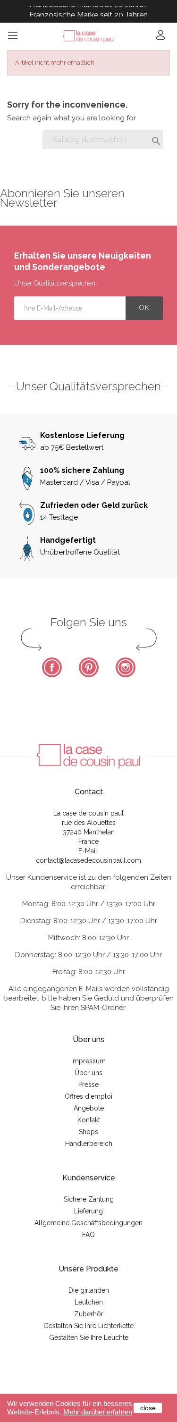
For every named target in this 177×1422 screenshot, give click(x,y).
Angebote (89, 1108)
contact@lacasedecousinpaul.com (88, 860)
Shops (88, 1132)
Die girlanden (88, 1290)
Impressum (88, 1061)
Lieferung (88, 1211)
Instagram (125, 667)
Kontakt (88, 1120)
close (148, 1408)
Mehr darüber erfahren (97, 1412)
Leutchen (89, 1302)
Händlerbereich (88, 1143)
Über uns (88, 1073)
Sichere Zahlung (89, 1199)
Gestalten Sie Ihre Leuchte (88, 1337)
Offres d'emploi (88, 1096)
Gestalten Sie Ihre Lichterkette (88, 1325)
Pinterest (89, 667)
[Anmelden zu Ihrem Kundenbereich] (160, 38)
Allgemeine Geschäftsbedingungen (88, 1223)
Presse (88, 1084)
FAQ (88, 1234)
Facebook (52, 667)
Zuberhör (88, 1314)
